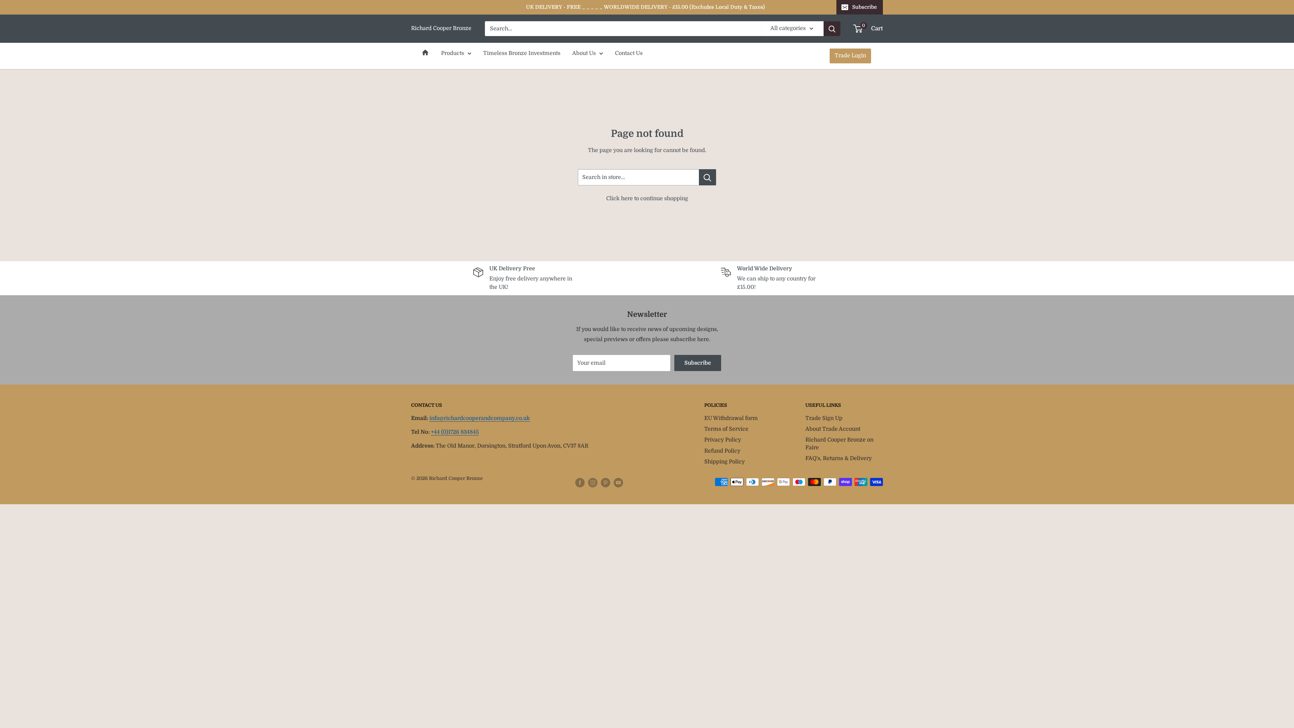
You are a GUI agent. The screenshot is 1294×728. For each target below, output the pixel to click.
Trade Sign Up (823, 418)
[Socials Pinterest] (605, 482)
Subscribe (864, 7)
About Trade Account (832, 429)
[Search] (832, 28)
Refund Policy (722, 451)
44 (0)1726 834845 (455, 432)
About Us (584, 53)
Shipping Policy (724, 462)
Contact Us (629, 53)
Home (425, 53)
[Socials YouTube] (618, 482)
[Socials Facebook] (580, 482)
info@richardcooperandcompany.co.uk (479, 418)
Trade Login (850, 56)
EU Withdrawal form (731, 418)
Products (452, 53)
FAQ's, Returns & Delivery (838, 458)
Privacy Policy (722, 440)
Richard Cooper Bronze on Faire (839, 443)
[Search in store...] (707, 177)
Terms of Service (726, 429)
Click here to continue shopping (647, 198)
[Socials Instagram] (592, 482)
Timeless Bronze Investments (521, 53)
